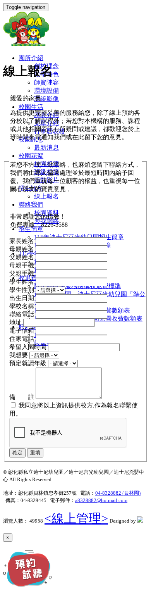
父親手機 (22, 273)
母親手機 (22, 265)
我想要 (19, 355)
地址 (16, 322)
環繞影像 (46, 98)
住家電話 (22, 338)
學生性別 (22, 290)
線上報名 (46, 196)
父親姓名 (22, 257)
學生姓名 (22, 281)
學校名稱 (22, 306)
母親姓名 (22, 249)
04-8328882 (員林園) (118, 493)
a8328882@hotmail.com (101, 500)
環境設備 (46, 90)
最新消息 (46, 147)
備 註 (22, 397)
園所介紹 (31, 58)
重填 (35, 453)
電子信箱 (22, 330)
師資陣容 (46, 82)
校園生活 (31, 107)
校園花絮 (31, 155)
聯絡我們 (31, 204)
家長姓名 (22, 241)
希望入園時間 (28, 346)
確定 (17, 453)
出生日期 (22, 298)
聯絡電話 (22, 314)
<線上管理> (76, 518)
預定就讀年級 (28, 363)
